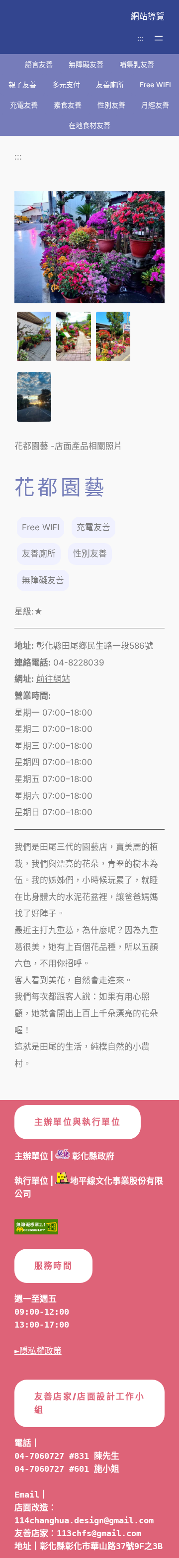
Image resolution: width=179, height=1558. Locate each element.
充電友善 (24, 105)
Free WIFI (155, 84)
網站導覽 (148, 16)
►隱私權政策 (38, 1351)
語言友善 (39, 64)
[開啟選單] (159, 38)
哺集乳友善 (136, 64)
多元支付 (66, 84)
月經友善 (155, 105)
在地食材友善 (89, 125)
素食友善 (68, 105)
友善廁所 (110, 84)
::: (140, 38)
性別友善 (111, 105)
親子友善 (22, 84)
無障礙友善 (86, 64)
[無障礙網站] (36, 1229)
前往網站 (53, 679)
